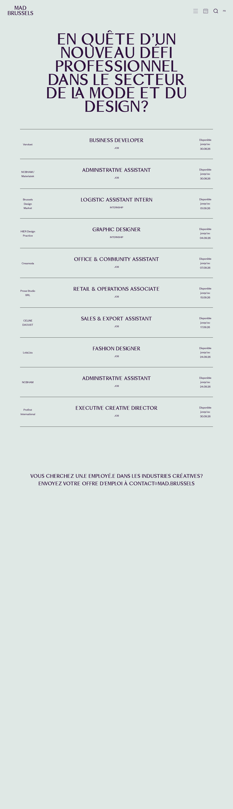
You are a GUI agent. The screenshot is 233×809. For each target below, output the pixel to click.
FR (224, 10)
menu (195, 11)
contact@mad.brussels (162, 483)
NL (224, 21)
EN (224, 16)
